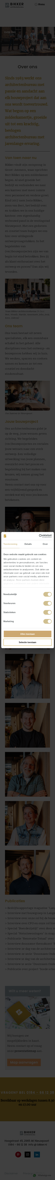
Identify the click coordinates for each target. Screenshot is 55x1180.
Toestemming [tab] (10, 544)
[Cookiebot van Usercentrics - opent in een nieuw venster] (39, 536)
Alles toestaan (27, 634)
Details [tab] (28, 544)
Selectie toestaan (27, 642)
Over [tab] (45, 544)
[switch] (47, 603)
